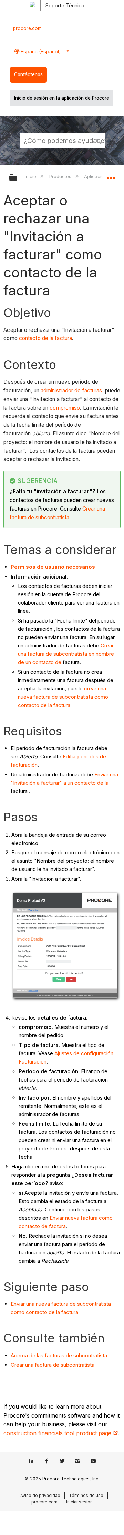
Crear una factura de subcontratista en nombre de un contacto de (66, 653)
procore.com (27, 28)
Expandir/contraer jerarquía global (17, 178)
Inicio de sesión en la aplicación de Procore (61, 98)
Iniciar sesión (79, 1502)
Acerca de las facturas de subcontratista (59, 1355)
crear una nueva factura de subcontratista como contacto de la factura (63, 696)
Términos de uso (86, 1495)
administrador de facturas (71, 390)
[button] (99, 140)
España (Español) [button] (40, 51)
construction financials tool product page (58, 1433)
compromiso (65, 408)
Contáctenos (28, 74)
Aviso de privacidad (40, 1495)
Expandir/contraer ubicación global (111, 175)
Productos (60, 176)
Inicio (31, 176)
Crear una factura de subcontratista (52, 1364)
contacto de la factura (45, 338)
